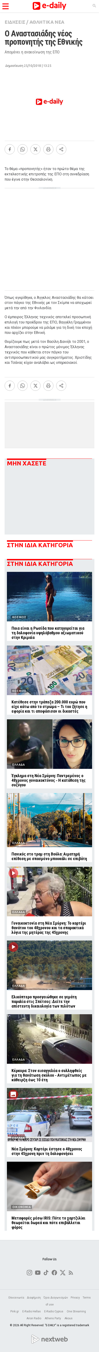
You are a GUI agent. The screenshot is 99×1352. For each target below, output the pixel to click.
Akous (68, 1318)
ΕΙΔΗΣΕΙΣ (15, 22)
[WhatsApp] (22, 149)
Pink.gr (15, 1311)
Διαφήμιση (34, 1297)
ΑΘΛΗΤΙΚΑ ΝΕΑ (46, 22)
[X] (35, 149)
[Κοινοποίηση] (61, 149)
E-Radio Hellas (31, 1311)
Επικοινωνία (16, 1297)
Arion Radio (34, 1318)
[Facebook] (10, 149)
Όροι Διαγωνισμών (56, 1297)
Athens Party (53, 1318)
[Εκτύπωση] (48, 149)
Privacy (75, 1297)
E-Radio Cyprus (54, 1311)
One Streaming (77, 1311)
